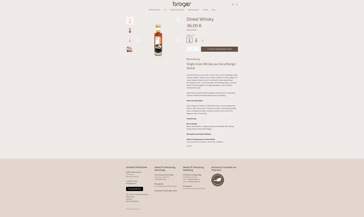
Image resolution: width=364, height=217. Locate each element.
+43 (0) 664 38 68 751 (193, 179)
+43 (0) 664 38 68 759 (193, 181)
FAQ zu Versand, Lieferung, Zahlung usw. (137, 194)
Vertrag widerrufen (134, 189)
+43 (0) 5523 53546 (132, 181)
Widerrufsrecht (130, 197)
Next (178, 39)
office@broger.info (131, 183)
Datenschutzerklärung (132, 201)
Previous (138, 39)
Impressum (129, 199)
